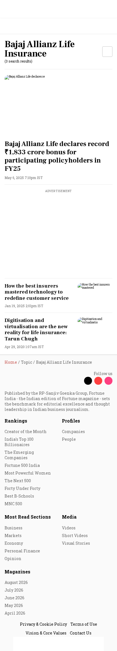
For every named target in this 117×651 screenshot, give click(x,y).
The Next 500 (18, 480)
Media (69, 517)
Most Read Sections (28, 517)
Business (13, 528)
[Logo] (17, 26)
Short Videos (75, 535)
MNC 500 (13, 503)
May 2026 (14, 605)
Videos (69, 528)
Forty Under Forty (22, 488)
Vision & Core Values (46, 633)
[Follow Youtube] (98, 381)
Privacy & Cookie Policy (43, 624)
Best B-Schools (19, 496)
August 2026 (16, 582)
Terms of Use (83, 624)
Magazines (17, 572)
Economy (14, 543)
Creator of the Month (26, 431)
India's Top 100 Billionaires (19, 441)
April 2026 (15, 613)
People (69, 439)
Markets (13, 535)
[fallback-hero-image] (58, 105)
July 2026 (14, 590)
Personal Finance (22, 551)
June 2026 (14, 597)
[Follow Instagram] (108, 381)
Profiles (71, 421)
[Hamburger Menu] (109, 26)
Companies (73, 431)
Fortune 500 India (22, 465)
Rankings (16, 421)
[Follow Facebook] (78, 381)
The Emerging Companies (19, 455)
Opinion (13, 558)
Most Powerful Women (28, 473)
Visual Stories (76, 543)
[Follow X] (88, 381)
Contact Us (80, 633)
